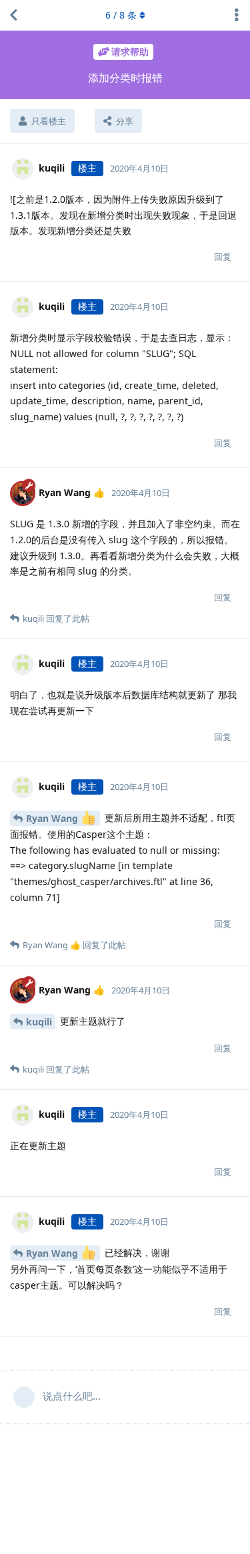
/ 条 (121, 15)
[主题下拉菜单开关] (236, 15)
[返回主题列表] (13, 15)
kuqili (39, 1021)
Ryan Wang (53, 818)
